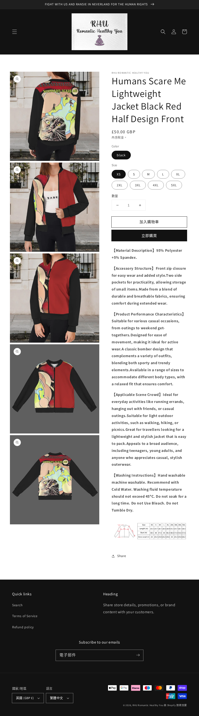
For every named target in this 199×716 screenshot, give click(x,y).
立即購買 (149, 235)
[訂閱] (138, 655)
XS (119, 174)
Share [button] (121, 556)
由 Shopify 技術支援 (175, 705)
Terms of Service (25, 616)
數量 (115, 196)
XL (178, 174)
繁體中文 (56, 698)
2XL (120, 185)
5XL (174, 185)
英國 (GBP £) (25, 698)
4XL (156, 185)
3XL (138, 185)
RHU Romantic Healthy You (148, 705)
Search (17, 605)
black (121, 155)
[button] (14, 31)
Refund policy (23, 627)
